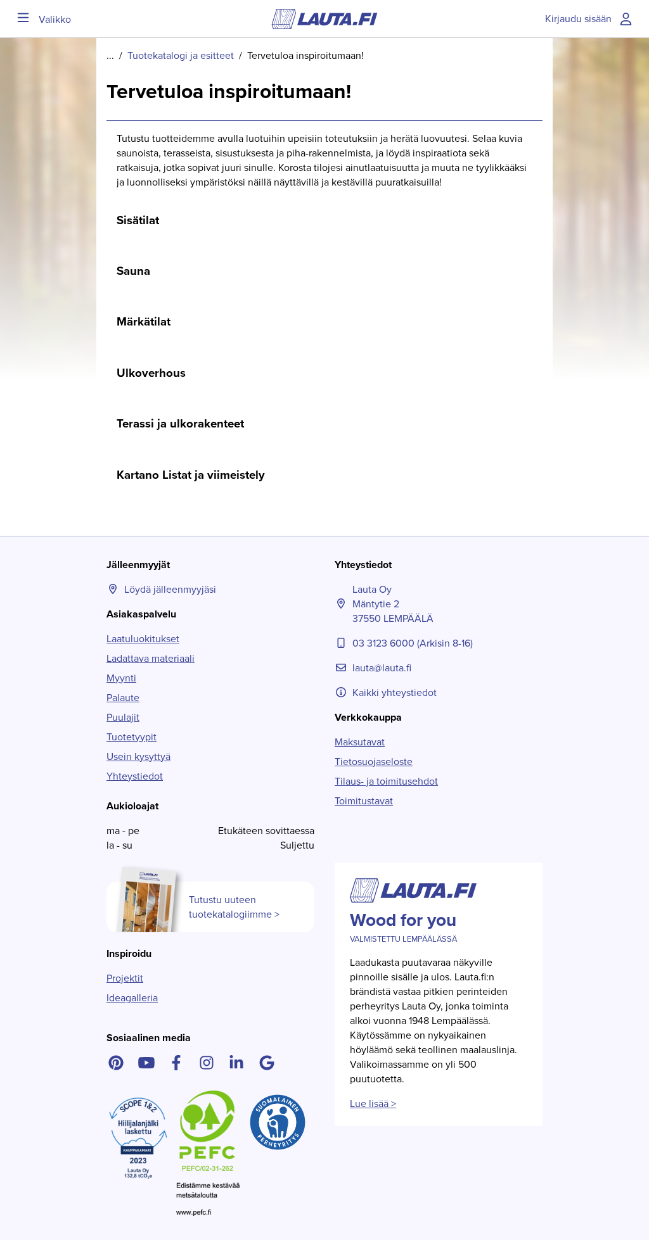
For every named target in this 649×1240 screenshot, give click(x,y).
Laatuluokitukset (142, 638)
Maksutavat (360, 742)
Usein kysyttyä (138, 756)
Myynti (121, 678)
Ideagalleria (132, 997)
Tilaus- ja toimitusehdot (386, 781)
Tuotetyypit (131, 737)
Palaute (122, 697)
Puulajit (122, 717)
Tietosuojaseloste (374, 761)
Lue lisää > (373, 1103)
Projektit (124, 978)
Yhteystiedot (134, 776)
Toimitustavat (364, 801)
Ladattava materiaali (150, 658)
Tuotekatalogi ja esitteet (180, 55)
